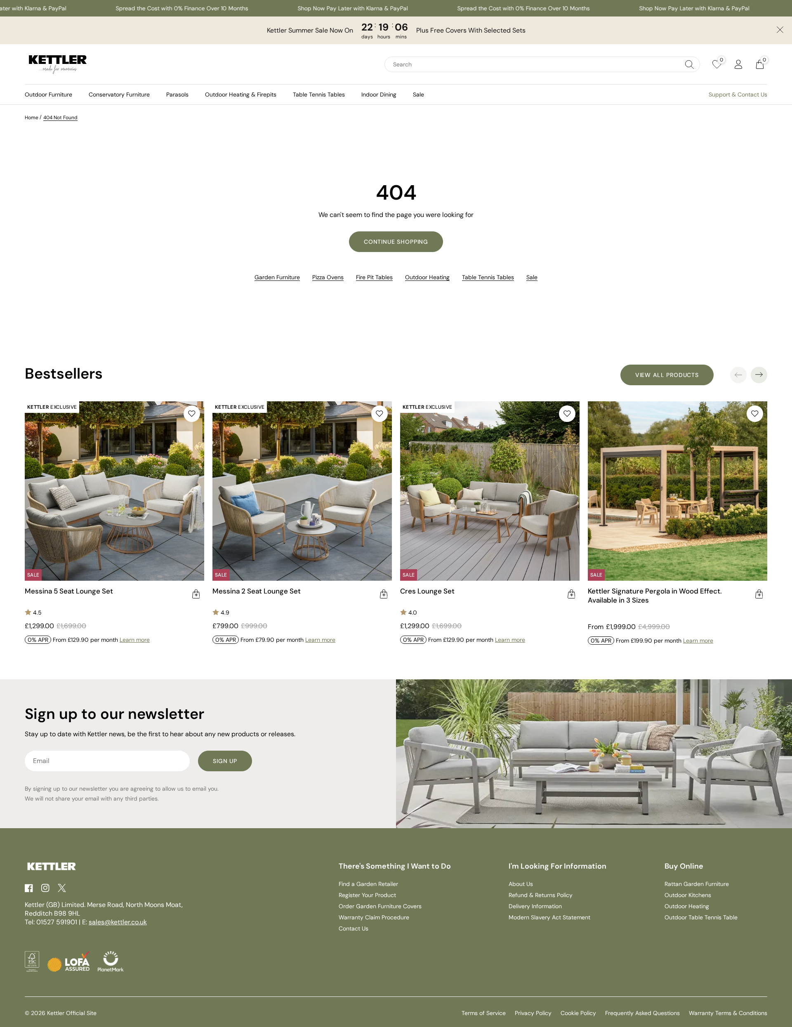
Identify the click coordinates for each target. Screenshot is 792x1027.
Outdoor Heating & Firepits (240, 94)
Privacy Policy (533, 1013)
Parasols (177, 94)
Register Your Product (367, 895)
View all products (667, 375)
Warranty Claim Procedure (374, 917)
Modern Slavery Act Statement (549, 917)
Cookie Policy (578, 1013)
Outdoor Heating (427, 277)
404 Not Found (60, 117)
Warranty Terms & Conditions (728, 1013)
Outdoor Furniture (48, 94)
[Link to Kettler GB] (58, 64)
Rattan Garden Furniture (697, 884)
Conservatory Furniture (119, 94)
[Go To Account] (738, 64)
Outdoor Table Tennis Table (701, 917)
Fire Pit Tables (374, 277)
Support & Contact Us (738, 94)
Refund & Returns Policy (541, 895)
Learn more (135, 639)
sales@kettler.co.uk (118, 922)
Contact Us (353, 928)
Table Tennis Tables (319, 94)
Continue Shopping (396, 241)
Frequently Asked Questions (642, 1013)
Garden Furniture (277, 277)
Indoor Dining (378, 94)
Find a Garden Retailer (368, 884)
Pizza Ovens (328, 277)
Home (31, 117)
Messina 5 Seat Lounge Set (69, 591)
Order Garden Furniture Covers (380, 906)
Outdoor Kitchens (688, 895)
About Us (521, 884)
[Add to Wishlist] (192, 413)
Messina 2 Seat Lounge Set (256, 591)
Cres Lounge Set (427, 591)
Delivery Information (535, 906)
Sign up (225, 761)
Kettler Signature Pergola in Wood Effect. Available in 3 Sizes (655, 596)
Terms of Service (484, 1013)
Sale (418, 94)
